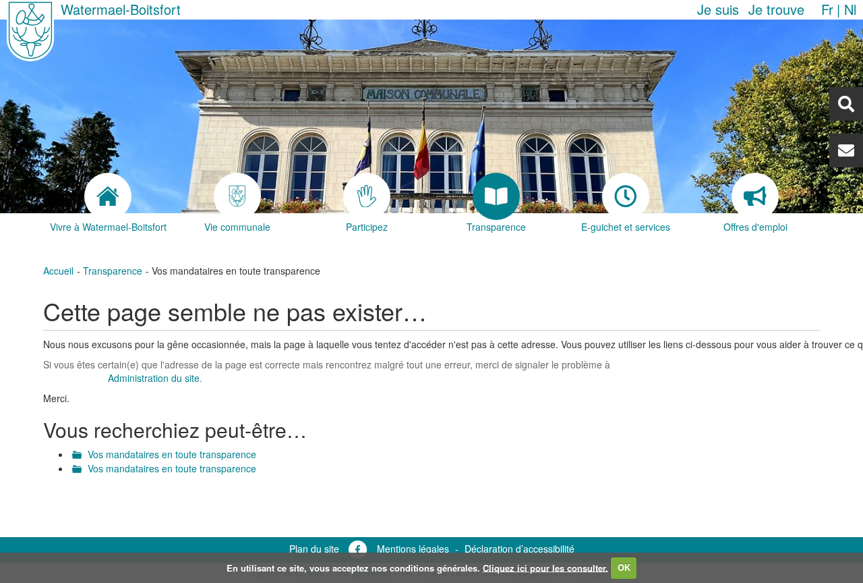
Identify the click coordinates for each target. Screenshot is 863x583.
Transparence (112, 270)
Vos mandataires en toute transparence (172, 454)
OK (624, 567)
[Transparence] (496, 196)
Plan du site (314, 548)
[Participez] (367, 196)
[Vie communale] (237, 196)
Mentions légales (413, 548)
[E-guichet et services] (625, 196)
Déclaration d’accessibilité (519, 548)
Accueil (58, 270)
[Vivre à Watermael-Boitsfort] (108, 196)
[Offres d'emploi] (755, 196)
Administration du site (154, 378)
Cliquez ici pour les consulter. (545, 567)
